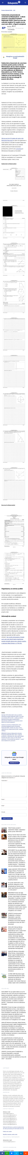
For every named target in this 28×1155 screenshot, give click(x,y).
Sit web (3, 812)
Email (3, 805)
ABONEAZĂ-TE (14, 762)
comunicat (19, 148)
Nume (3, 799)
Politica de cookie (7, 1131)
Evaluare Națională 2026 (6, 10)
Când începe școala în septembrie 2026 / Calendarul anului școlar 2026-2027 (16, 829)
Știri (14, 10)
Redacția (9, 26)
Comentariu (4, 780)
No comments (11, 29)
